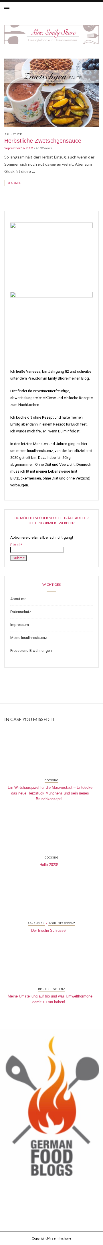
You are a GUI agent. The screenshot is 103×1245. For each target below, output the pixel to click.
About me (18, 599)
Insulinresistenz (62, 923)
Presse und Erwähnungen (31, 650)
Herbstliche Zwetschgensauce (42, 141)
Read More (15, 183)
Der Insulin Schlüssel (48, 930)
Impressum (19, 624)
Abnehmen (36, 923)
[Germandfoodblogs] (51, 1106)
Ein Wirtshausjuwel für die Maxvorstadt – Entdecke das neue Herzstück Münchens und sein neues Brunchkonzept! (50, 793)
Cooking (51, 780)
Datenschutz (20, 612)
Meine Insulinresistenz (28, 637)
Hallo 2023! (48, 865)
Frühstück (13, 134)
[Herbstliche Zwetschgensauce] (51, 92)
